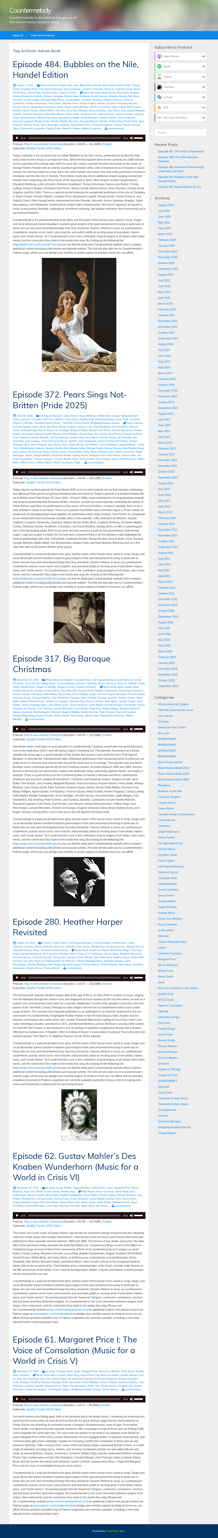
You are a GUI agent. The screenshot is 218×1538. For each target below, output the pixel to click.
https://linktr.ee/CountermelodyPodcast (37, 244)
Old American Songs (39, 451)
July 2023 (164, 419)
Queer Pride (34, 92)
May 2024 (164, 361)
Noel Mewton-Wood (133, 448)
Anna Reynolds (68, 690)
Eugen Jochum (98, 694)
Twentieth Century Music (47, 423)
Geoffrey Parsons (40, 1382)
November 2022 (167, 465)
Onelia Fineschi (108, 117)
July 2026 (164, 210)
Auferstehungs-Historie (33, 430)
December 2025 (167, 251)
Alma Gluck (122, 92)
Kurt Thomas (45, 708)
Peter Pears (90, 451)
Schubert (134, 419)
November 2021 (167, 535)
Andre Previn (87, 1375)
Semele (28, 124)
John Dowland (38, 444)
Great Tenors (71, 415)
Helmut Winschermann (32, 701)
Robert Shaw (116, 121)
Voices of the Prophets (124, 458)
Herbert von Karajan (57, 701)
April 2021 (164, 576)
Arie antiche (165, 715)
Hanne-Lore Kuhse (100, 107)
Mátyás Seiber (77, 448)
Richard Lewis (105, 451)
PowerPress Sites (115, 1531)
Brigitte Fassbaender (106, 690)
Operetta (163, 1011)
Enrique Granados (128, 1378)
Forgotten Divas (29, 89)
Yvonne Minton (110, 1389)
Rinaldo (104, 121)
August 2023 (165, 413)
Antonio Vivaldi (86, 690)
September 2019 (168, 686)
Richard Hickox (91, 964)
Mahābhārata (27, 448)
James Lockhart (108, 1382)
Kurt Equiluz (30, 708)
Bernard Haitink (36, 1195)
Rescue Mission (167, 1046)
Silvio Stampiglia (49, 124)
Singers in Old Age (23, 423)
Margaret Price (122, 1187)
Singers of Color (67, 92)
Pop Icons (164, 1023)
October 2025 (166, 263)
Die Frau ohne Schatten (55, 953)
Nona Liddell (19, 451)
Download (56, 144)
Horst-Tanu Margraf (76, 110)
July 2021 (164, 558)
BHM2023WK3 (167, 750)
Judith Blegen (96, 704)
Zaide (78, 462)
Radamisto (130, 117)
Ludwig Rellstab (126, 444)
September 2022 (168, 477)
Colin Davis (36, 694)
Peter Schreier (106, 712)
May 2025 (164, 292)
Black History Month (90, 85)
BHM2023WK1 (167, 739)
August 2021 (165, 552)
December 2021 (167, 529)
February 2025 (167, 309)
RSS (50, 148)
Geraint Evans (61, 1198)
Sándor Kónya (34, 968)
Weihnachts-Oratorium (112, 715)
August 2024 (165, 344)
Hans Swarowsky (103, 957)
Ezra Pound (114, 433)
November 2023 (167, 396)
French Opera (59, 942)
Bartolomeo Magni (120, 950)
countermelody (116, 128)
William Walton (44, 462)
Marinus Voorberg (22, 712)
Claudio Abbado (128, 1375)
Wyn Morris (102, 1205)
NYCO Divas (19, 92)
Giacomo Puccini (168, 872)
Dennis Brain (86, 433)
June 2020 (164, 634)
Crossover (164, 825)
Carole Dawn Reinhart (131, 690)
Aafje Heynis (88, 1191)
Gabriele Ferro (70, 103)
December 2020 (167, 599)
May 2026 (164, 222)
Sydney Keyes (80, 455)
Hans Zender (129, 1198)
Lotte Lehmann (106, 114)
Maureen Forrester (69, 1205)
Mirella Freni (165, 970)
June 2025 (164, 286)
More (58, 148)
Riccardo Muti (125, 1385)
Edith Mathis (50, 694)
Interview (163, 936)
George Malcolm (40, 437)
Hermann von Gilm (23, 960)
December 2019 (167, 668)
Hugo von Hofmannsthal (47, 960)
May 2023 (164, 431)
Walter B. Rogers (71, 128)
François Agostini (41, 697)
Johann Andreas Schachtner (112, 441)
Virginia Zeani (53, 128)
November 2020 (167, 605)
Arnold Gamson (99, 96)
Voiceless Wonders (86, 687)
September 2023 (168, 408)
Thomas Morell (121, 124)
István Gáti (38, 1202)
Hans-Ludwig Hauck (122, 107)
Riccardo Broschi (89, 121)
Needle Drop (87, 419)
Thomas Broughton (101, 124)
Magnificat (95, 708)
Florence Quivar (136, 694)
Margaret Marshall (129, 708)
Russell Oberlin (44, 715)
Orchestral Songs (104, 419)
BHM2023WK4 (167, 756)
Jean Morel (113, 110)
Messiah (55, 712)
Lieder (16, 419)
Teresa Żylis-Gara (80, 124)
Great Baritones (125, 679)
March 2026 (165, 234)
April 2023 (164, 437)
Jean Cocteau (32, 441)
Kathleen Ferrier (121, 1202)
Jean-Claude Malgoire (133, 110)
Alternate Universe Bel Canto (175, 710)
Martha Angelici (41, 712)
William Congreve (91, 128)
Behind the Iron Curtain (172, 727)
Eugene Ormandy (116, 694)
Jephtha (17, 114)
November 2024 (167, 326)
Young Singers (167, 1133)
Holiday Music (48, 683)
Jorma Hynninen (78, 704)
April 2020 (164, 645)
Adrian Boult (101, 92)
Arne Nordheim (120, 426)
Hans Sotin (75, 1382)
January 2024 (166, 384)
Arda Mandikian (102, 426)
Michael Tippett (95, 448)
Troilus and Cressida (83, 458)
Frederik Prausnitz (42, 957)
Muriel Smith (165, 976)
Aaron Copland (134, 423)
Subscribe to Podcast (42, 35)
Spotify (30, 148)
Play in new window (36, 144)
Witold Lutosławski (63, 462)
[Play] (17, 138)
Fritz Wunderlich (60, 697)
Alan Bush (52, 426)
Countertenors (166, 820)
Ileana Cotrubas (72, 89)
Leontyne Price (88, 114)
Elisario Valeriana (113, 99)
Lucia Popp (52, 1205)
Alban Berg (73, 1375)
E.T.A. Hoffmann (94, 953)
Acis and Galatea (22, 426)
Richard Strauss (135, 946)
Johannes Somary (32, 114)
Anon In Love (85, 426)
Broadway (164, 785)
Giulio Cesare (64, 107)
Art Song (46, 942)
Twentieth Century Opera (75, 423)
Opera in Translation (170, 1005)
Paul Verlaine (76, 451)
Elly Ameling (64, 694)
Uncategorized (167, 1109)
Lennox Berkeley (108, 444)
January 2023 (166, 454)
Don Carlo (45, 1378)
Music (161, 982)
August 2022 (165, 483)
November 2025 (167, 257)
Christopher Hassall (31, 433)
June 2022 (164, 494)
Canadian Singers (169, 797)
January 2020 (166, 663)
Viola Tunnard (102, 458)
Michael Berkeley (37, 964)
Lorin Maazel (81, 708)
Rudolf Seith (130, 121)
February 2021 (167, 587)
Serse (36, 124)
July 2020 (164, 628)
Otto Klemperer (78, 1385)
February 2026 (167, 239)
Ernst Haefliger (80, 694)
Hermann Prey (77, 701)
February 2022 (167, 518)
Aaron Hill (88, 92)
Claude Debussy (52, 433)
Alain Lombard (58, 1375)
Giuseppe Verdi (64, 1371)
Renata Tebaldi (59, 121)
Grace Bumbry (80, 107)
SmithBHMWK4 (167, 1080)
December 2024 (167, 321)
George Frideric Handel (92, 103)
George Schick (44, 1198)
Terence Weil (129, 455)
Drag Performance (169, 831)
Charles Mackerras (122, 430)
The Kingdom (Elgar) (59, 1389)
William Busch (27, 462)
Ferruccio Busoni (22, 957)
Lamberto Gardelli (33, 1385)
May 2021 (164, 570)
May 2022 (164, 500)
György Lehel (113, 1198)
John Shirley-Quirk (58, 444)
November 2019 (167, 674)
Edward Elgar (59, 1378)
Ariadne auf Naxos (99, 950)
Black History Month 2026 (116, 85)
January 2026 (166, 245)
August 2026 (165, 205)
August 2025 (165, 274)
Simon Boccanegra (36, 1389)
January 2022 (166, 523)
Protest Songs (166, 1028)
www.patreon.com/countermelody (53, 1313)
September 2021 (168, 547)
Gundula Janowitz (107, 697)
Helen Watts (137, 957)
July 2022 (164, 489)
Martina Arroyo (28, 117)
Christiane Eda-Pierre (52, 99)
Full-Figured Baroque (50, 89)
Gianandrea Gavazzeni (42, 107)
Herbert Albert (46, 110)
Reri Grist (73, 121)
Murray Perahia (113, 448)
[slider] (139, 138)
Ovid (120, 117)
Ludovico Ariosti (124, 114)
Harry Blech (91, 437)
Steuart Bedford (42, 455)
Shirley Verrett (61, 715)
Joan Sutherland (87, 441)
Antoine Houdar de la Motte (27, 96)
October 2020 (166, 610)
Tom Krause (77, 715)
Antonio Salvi (71, 96)
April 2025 (164, 297)
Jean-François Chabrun (54, 441)
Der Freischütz (31, 1378)
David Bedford (70, 433)
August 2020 (165, 622)
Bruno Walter (91, 1195)
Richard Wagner (168, 1057)
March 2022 (165, 512)
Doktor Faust (77, 953)
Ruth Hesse (125, 964)
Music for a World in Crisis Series (122, 89)
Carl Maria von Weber (107, 1375)
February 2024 (167, 379)
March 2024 (165, 373)
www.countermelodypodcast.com (67, 1309)
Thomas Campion (43, 458)
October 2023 (166, 402)
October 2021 (166, 541)
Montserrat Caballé (69, 117)
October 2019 (166, 680)
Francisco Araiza (22, 697)
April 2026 (164, 228)
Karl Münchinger (113, 704)
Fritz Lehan (55, 103)
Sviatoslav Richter (61, 455)
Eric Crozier (101, 433)
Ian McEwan (68, 960)
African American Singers (53, 85)
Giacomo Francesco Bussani (121, 103)
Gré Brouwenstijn (59, 437)
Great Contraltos (102, 942)
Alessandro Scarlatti (32, 690)
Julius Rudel (72, 114)
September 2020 (168, 616)
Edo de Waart (111, 953)
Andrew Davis (51, 690)
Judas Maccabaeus (54, 114)
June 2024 (164, 355)
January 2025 (166, 315)
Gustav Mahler (64, 1187)
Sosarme (64, 124)
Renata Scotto (49, 92)
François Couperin (132, 433)
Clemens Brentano (126, 1195)
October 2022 (166, 471)
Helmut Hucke (30, 110)
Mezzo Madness (107, 683)
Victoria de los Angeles (32, 128)
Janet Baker (111, 701)
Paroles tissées (59, 451)
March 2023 (165, 442)
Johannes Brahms (128, 1382)
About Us (18, 35)
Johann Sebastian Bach (125, 415)
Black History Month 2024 (173, 768)
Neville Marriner (89, 712)
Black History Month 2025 (173, 773)
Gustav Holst (77, 437)
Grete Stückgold (79, 1198)
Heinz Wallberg (90, 1382)
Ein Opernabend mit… (171, 843)
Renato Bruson (109, 1385)
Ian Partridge (124, 437)
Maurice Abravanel (47, 117)
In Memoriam (104, 415)
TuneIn (41, 148)
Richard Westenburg (24, 715)
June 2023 (164, 425)
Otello (65, 1385)
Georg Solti (59, 957)
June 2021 (164, 564)
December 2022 (167, 460)
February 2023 (167, 448)
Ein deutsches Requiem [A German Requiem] (92, 1378)
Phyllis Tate (93, 1385)
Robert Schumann (124, 451)
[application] (79, 138)
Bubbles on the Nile (170, 791)
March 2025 (165, 303)
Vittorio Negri (92, 715)
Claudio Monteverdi (30, 953)
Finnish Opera (166, 849)
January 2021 (166, 593)
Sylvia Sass (165, 1092)
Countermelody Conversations (176, 814)
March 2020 (165, 651)
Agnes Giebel (124, 687)
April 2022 (164, 506)
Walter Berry (87, 1205)
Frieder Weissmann (36, 103)
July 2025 (164, 280)
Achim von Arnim (105, 1191)
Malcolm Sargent (45, 448)
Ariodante (84, 96)
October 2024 (166, 332)
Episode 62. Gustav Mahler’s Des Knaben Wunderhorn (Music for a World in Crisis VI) (75, 1166)
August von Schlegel (58, 430)
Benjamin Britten (79, 430)
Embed (107, 144)
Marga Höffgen (110, 708)
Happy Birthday (87, 415)
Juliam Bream (76, 444)
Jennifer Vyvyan (127, 701)
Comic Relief (166, 808)
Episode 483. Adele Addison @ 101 (179, 186)
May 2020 (164, 639)
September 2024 (168, 338)
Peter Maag (54, 964)
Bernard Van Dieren (100, 430)
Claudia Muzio (72, 99)
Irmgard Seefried (22, 1202)
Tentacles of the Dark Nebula (104, 455)
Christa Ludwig (31, 99)
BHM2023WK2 (167, 744)
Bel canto (73, 85)
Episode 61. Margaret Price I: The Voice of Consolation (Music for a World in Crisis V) (75, 1350)
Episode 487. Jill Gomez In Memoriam (181, 151)
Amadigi (134, 92)
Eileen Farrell (166, 837)
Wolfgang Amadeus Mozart (105, 423)
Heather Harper (126, 697)
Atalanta (113, 96)
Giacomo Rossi (21, 107)
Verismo (163, 1115)
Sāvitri (29, 455)
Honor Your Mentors (170, 918)
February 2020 (167, 657)
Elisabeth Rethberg (92, 99)
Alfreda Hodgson (68, 426)
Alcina (112, 92)
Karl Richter (91, 444)
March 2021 (165, 581)
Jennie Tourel (66, 1202)
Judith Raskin (104, 1202)
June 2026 (164, 216)
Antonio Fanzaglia (53, 96)
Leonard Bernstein (63, 708)
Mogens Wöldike (71, 712)
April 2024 (164, 367)
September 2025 (168, 268)
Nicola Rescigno (89, 117)
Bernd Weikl (52, 1195)
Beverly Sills (125, 96)
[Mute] (131, 138)
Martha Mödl (62, 448)
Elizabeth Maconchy (130, 953)
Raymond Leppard (23, 121)
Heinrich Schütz (107, 437)
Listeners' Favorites (92, 89)
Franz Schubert (21, 437)
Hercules (60, 110)
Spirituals (163, 1086)
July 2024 (164, 350)
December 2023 (167, 390)
